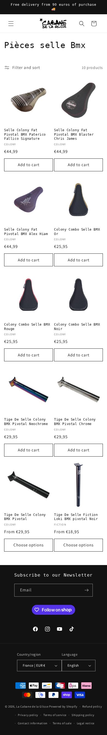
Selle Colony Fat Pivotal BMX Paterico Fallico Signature (25, 134)
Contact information (32, 723)
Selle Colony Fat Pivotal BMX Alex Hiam (26, 232)
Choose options (28, 544)
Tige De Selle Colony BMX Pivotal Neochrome (26, 422)
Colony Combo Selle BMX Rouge (27, 327)
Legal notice (85, 723)
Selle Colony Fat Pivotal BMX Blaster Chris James (74, 134)
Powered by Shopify (63, 706)
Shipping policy (83, 715)
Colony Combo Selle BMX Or (77, 232)
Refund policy (92, 706)
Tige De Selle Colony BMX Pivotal (25, 517)
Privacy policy (28, 715)
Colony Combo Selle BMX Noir (77, 327)
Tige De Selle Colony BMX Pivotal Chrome (75, 422)
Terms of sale (62, 723)
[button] (11, 24)
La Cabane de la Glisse (32, 706)
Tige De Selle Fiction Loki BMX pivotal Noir (76, 517)
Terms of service (54, 715)
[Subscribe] (86, 590)
